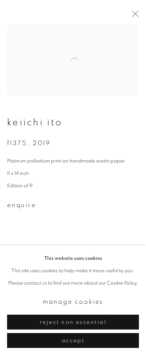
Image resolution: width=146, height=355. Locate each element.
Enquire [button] (21, 205)
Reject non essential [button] (73, 322)
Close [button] (133, 16)
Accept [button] (73, 340)
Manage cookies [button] (73, 302)
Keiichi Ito (34, 122)
